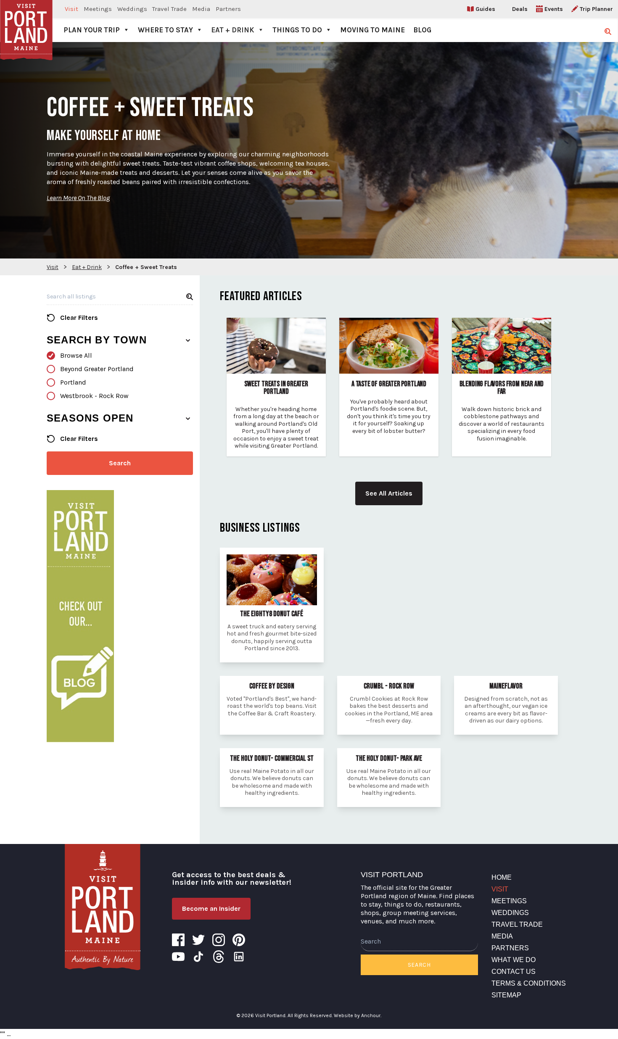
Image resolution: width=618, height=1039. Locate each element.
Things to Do (297, 30)
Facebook (178, 939)
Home (501, 877)
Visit (71, 9)
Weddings (132, 9)
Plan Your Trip (91, 30)
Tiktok (198, 956)
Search (120, 463)
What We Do (513, 959)
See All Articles (388, 493)
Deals (520, 9)
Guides (485, 9)
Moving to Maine (372, 30)
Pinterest (238, 939)
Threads (218, 956)
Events (553, 9)
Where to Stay (165, 30)
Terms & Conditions (528, 983)
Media (201, 9)
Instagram (218, 939)
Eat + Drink (232, 30)
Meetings (98, 9)
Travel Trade (169, 9)
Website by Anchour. (357, 1015)
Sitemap (506, 995)
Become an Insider (211, 908)
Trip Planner (596, 9)
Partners (228, 9)
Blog (422, 30)
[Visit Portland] (26, 21)
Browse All (76, 355)
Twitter (198, 939)
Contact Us (513, 971)
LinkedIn (238, 956)
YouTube (178, 956)
